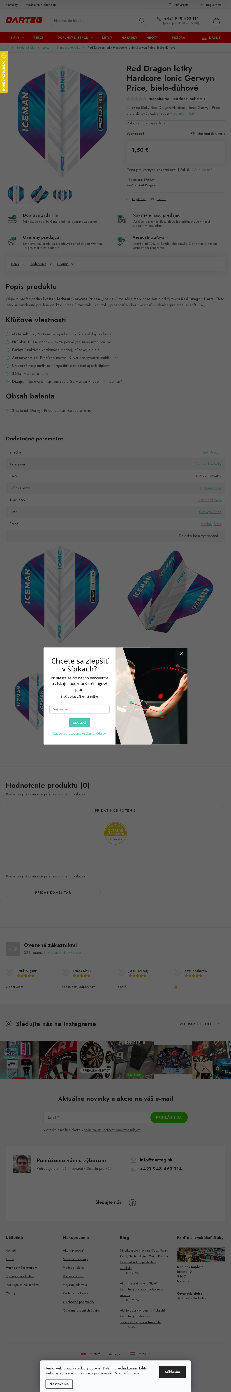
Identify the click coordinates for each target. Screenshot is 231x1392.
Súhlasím (172, 1372)
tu (142, 1373)
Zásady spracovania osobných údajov (79, 733)
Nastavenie (59, 1384)
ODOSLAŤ (79, 722)
